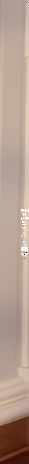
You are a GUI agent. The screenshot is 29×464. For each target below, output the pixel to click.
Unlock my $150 (24, 254)
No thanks (24, 258)
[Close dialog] (27, 2)
